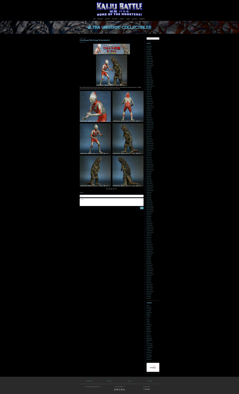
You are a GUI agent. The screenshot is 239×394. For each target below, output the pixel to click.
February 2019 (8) (149, 202)
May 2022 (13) (149, 134)
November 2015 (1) (150, 270)
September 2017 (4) (150, 232)
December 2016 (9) (150, 247)
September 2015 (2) (150, 273)
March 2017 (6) (149, 242)
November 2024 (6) (150, 82)
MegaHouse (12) (149, 338)
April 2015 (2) (149, 280)
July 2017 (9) (149, 235)
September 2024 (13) (150, 86)
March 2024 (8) (149, 96)
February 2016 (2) (149, 265)
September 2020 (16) (150, 169)
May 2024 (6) (149, 93)
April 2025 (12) (149, 73)
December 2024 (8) (150, 80)
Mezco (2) (148, 342)
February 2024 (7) (149, 98)
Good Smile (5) (149, 324)
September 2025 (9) (150, 65)
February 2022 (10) (150, 140)
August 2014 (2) (149, 293)
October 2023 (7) (149, 105)
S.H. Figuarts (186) (150, 347)
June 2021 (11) (149, 153)
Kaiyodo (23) (149, 328)
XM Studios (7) (149, 359)
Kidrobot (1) (149, 329)
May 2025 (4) (149, 72)
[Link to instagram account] (121, 389)
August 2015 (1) (149, 275)
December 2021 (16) (150, 143)
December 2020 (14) (150, 164)
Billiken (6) (148, 314)
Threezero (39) (149, 352)
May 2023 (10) (149, 113)
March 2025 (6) (149, 75)
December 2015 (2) (150, 268)
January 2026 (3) (149, 58)
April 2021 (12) (149, 157)
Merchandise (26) (149, 340)
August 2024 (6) (149, 87)
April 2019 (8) (149, 199)
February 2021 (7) (149, 160)
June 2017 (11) (149, 237)
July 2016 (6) (149, 256)
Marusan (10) (149, 335)
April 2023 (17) (149, 115)
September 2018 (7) (150, 211)
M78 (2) (148, 333)
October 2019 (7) (149, 188)
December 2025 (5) (150, 60)
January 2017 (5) (149, 246)
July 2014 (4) (149, 294)
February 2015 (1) (149, 284)
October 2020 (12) (150, 167)
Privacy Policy (150, 381)
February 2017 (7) (149, 244)
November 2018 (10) (150, 207)
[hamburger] (82, 2)
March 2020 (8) (149, 180)
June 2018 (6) (149, 216)
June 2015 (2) (149, 279)
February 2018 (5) (149, 223)
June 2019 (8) (149, 195)
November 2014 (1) (150, 287)
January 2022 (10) (150, 141)
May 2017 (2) (149, 239)
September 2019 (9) (150, 190)
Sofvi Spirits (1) (149, 350)
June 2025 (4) (149, 70)
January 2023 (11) (150, 120)
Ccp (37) (148, 317)
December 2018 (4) (150, 206)
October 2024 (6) (149, 84)
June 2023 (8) (149, 112)
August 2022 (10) (149, 129)
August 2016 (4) (149, 254)
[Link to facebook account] (115, 389)
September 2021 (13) (150, 148)
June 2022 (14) (149, 133)
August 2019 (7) (149, 192)
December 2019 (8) (150, 185)
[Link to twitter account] (117, 389)
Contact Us (129, 381)
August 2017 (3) (149, 233)
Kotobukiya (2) (149, 331)
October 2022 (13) (150, 126)
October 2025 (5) (149, 63)
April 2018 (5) (149, 220)
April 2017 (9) (149, 240)
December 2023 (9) (150, 101)
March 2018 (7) (149, 221)
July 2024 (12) (149, 89)
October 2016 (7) (149, 251)
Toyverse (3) (149, 354)
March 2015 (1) (149, 282)
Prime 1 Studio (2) (150, 343)
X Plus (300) (149, 357)
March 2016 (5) (149, 263)
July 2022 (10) (149, 131)
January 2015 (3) (149, 286)
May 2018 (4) (149, 218)
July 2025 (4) (149, 68)
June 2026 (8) (149, 49)
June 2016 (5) (149, 258)
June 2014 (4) (149, 296)
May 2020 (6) (149, 176)
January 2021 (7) (149, 162)
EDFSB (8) (148, 321)
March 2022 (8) (149, 138)
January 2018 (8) (149, 225)
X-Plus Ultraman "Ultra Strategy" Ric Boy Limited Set (95, 40)
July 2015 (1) (149, 277)
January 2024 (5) (149, 100)
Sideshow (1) (149, 349)
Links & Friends (109, 381)
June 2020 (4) (149, 174)
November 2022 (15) (150, 124)
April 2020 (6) (149, 178)
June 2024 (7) (149, 91)
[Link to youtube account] (119, 389)
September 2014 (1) (150, 291)
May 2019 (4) (149, 197)
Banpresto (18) (149, 312)
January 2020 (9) (149, 183)
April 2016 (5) (149, 261)
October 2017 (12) (150, 230)
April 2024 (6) (149, 94)
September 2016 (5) (150, 253)
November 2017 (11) (150, 228)
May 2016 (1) (149, 260)
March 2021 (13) (149, 159)
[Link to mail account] (124, 389)
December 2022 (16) (150, 122)
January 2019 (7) (149, 204)
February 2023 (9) (149, 119)
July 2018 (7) (149, 214)
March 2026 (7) (149, 54)
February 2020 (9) (149, 181)
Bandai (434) (149, 310)
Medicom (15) (149, 336)
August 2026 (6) (149, 46)
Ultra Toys (81, 42)
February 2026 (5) (149, 56)
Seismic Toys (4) (149, 345)
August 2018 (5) (149, 213)
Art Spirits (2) (149, 307)
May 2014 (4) (149, 298)
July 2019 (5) (149, 193)
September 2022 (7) (150, 127)
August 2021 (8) (149, 150)
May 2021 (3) (149, 155)
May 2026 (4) (149, 51)
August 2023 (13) (149, 108)
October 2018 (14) (150, 209)
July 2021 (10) (149, 152)
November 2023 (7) (150, 103)
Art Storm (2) (149, 309)
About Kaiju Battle (89, 381)
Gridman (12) (149, 326)
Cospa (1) (148, 319)
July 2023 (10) (149, 110)
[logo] (119, 9)
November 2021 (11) (150, 145)
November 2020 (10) (150, 166)
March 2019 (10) (149, 200)
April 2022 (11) (149, 136)
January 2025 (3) (149, 79)
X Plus (85, 42)
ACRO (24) (148, 305)
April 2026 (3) (149, 53)
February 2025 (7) (149, 77)
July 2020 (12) (149, 173)
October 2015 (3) (149, 272)
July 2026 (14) (149, 47)
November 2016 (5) (150, 249)
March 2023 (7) (149, 117)
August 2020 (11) (149, 171)
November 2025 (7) (150, 61)
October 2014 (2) (149, 289)
